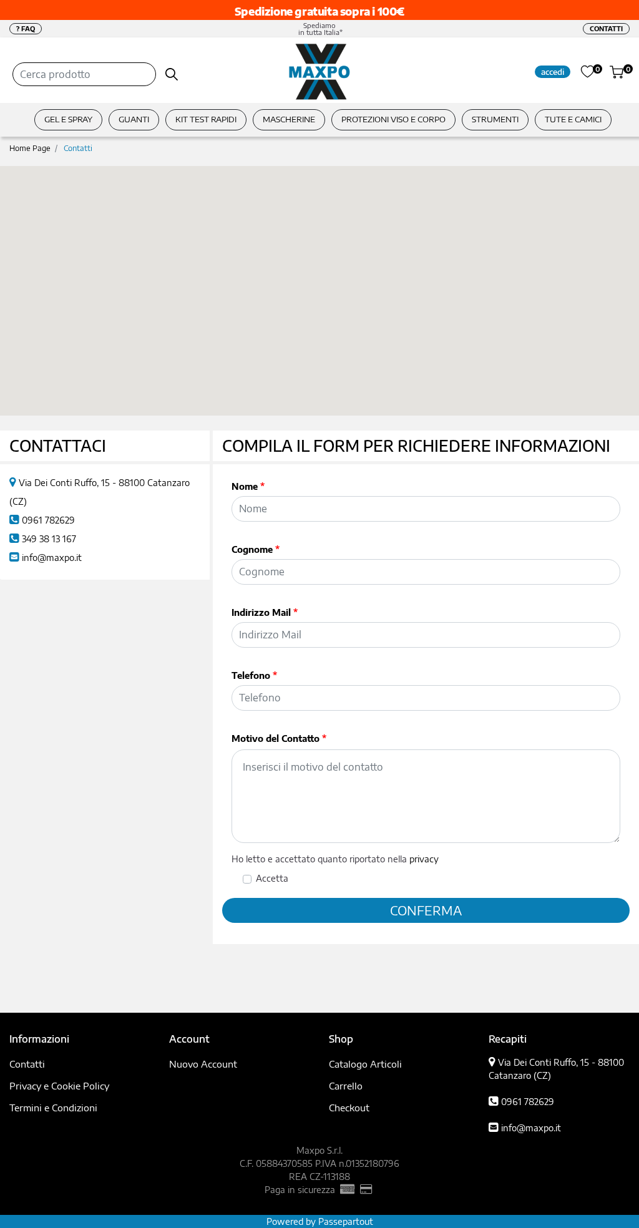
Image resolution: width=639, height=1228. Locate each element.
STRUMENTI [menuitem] (495, 119)
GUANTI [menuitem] (134, 119)
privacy (424, 859)
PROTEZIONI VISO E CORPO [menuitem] (393, 119)
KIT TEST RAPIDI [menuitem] (206, 119)
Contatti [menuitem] (27, 1064)
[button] (172, 74)
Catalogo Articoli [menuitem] (365, 1064)
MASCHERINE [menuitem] (289, 119)
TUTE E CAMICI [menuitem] (573, 119)
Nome (248, 486)
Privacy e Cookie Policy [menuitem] (59, 1085)
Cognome (256, 549)
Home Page (30, 148)
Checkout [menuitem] (349, 1107)
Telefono (254, 675)
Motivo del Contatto (279, 738)
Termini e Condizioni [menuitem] (53, 1107)
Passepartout (345, 1221)
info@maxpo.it (52, 557)
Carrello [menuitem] (346, 1085)
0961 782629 (48, 520)
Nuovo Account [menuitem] (203, 1064)
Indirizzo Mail (265, 612)
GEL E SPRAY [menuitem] (68, 119)
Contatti (78, 148)
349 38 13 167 (49, 539)
